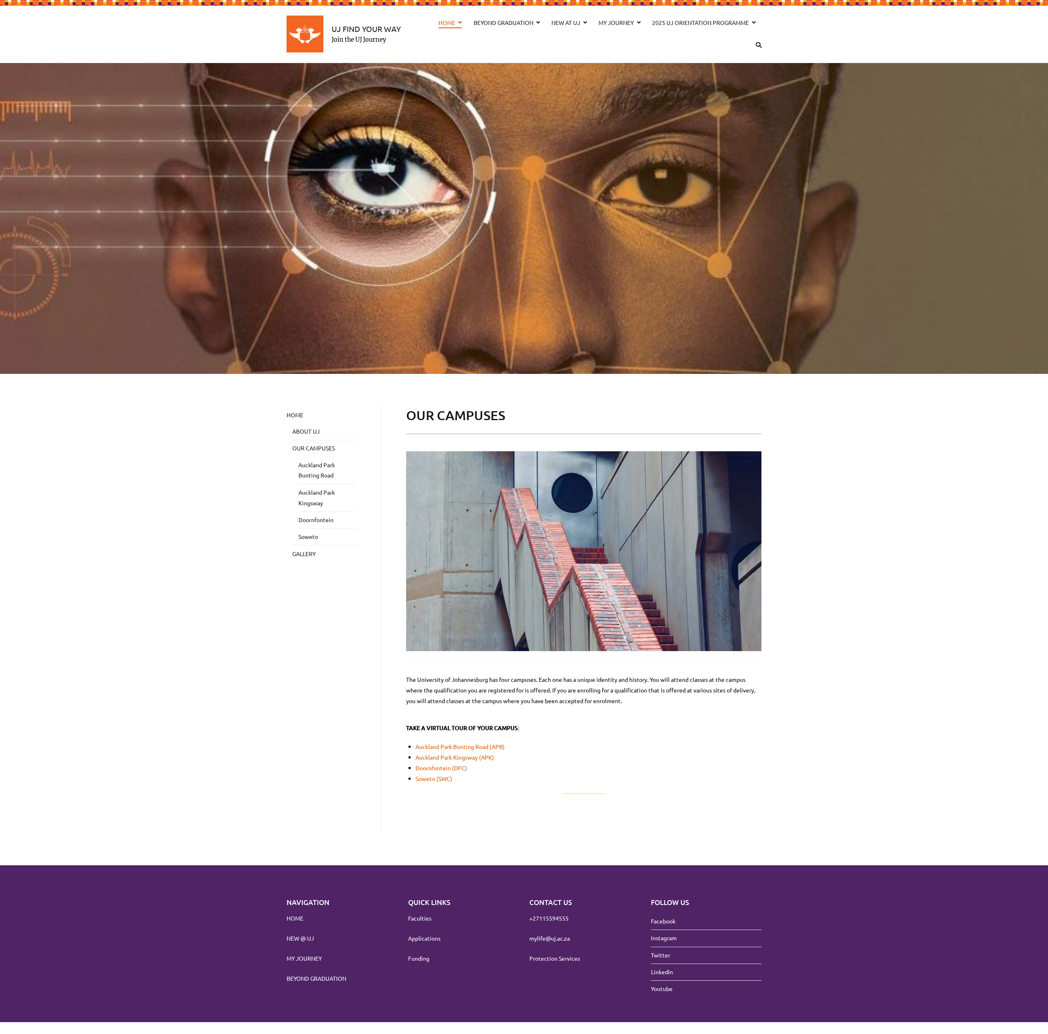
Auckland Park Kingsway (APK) (455, 757)
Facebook (663, 921)
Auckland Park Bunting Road (316, 470)
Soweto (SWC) (434, 778)
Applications (424, 938)
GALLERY (304, 553)
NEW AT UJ (565, 22)
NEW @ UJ (300, 938)
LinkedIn (662, 971)
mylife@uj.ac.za (549, 938)
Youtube (662, 988)
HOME (446, 22)
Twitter (660, 955)
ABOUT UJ (306, 431)
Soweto (308, 536)
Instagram (664, 937)
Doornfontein (316, 519)
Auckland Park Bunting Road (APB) (460, 746)
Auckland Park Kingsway (316, 498)
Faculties (419, 918)
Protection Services (554, 958)
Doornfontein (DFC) (441, 768)
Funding (418, 958)
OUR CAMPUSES (313, 448)
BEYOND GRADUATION (503, 22)
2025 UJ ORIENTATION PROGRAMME (700, 22)
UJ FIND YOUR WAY (366, 29)
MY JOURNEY (616, 22)
